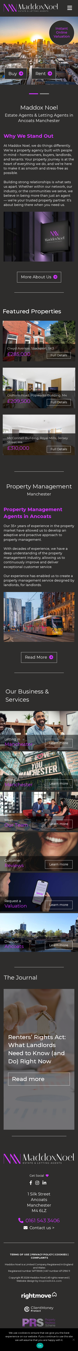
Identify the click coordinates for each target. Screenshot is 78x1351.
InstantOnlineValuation (62, 32)
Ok (40, 1345)
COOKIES (61, 1254)
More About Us (36, 277)
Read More (36, 657)
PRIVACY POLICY (42, 1254)
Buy (13, 73)
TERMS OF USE (19, 1254)
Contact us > (42, 1227)
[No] (73, 1339)
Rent (41, 73)
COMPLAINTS (39, 1257)
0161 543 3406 (43, 1220)
